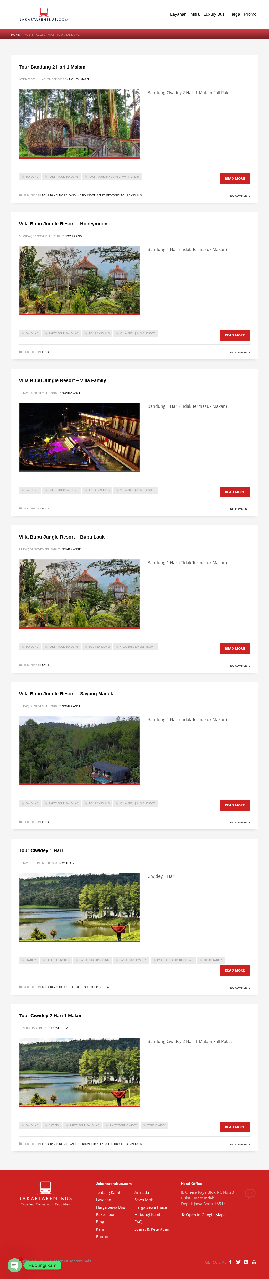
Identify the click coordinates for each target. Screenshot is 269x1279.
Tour (45, 195)
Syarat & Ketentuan (151, 1229)
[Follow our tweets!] (238, 1262)
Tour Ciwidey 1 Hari (41, 850)
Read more (235, 178)
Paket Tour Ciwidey (133, 960)
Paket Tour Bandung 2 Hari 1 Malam (114, 176)
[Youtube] (254, 1262)
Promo (102, 1236)
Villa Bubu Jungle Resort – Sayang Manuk (66, 693)
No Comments (240, 195)
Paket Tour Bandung (63, 176)
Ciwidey (30, 960)
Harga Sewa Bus (110, 1207)
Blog (100, 1221)
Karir (100, 1229)
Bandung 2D (58, 195)
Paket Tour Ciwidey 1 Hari (175, 960)
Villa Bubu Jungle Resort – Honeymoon (63, 223)
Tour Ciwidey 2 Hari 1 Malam (51, 1015)
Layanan (103, 1199)
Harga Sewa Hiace (150, 1207)
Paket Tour (105, 1214)
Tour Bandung (131, 195)
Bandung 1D (58, 987)
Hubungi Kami (147, 1214)
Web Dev (68, 863)
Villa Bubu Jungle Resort (137, 333)
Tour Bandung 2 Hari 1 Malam (52, 67)
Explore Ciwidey (57, 960)
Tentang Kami (108, 1192)
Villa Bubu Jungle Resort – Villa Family (62, 380)
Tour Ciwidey (213, 960)
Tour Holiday (100, 987)
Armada (141, 1192)
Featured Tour (109, 195)
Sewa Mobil (145, 1199)
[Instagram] (246, 1262)
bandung (31, 176)
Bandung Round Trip (83, 195)
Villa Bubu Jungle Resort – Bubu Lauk (62, 537)
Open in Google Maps (205, 1214)
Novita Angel (79, 79)
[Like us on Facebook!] (230, 1262)
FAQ (138, 1221)
